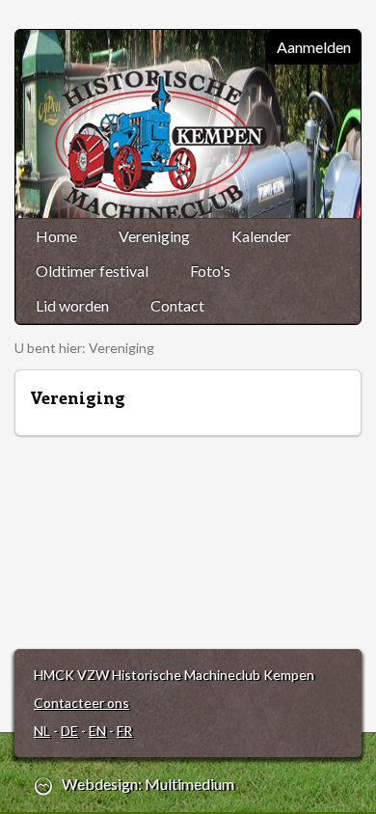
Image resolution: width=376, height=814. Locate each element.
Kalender (261, 236)
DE (69, 730)
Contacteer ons (81, 702)
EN (97, 730)
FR (124, 730)
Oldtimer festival (92, 270)
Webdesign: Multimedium (148, 784)
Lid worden (72, 305)
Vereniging (154, 236)
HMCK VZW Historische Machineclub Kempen (165, 147)
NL (42, 730)
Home (56, 236)
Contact (177, 305)
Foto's (210, 270)
